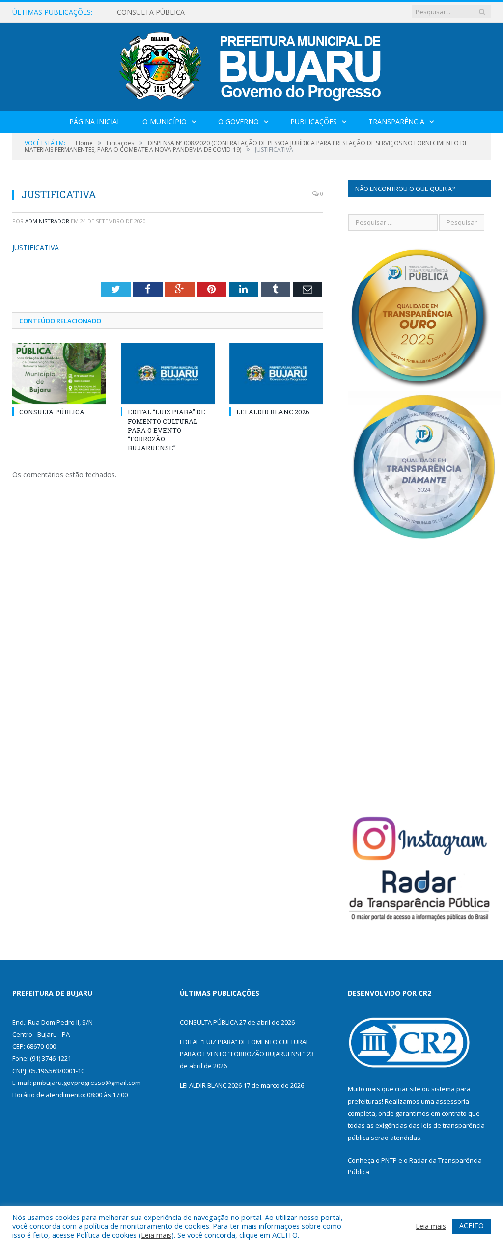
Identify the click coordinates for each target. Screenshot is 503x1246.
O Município (164, 121)
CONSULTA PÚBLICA (151, 12)
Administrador (47, 221)
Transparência (396, 121)
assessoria (452, 1101)
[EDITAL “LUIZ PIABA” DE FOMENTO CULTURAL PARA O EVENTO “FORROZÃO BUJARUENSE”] (168, 373)
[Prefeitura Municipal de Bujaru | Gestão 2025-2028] (252, 64)
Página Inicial (95, 121)
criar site (407, 1088)
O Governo (238, 121)
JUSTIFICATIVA (35, 247)
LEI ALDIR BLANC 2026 (272, 411)
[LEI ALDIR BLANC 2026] (276, 373)
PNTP (389, 1160)
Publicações (313, 121)
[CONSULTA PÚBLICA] (59, 373)
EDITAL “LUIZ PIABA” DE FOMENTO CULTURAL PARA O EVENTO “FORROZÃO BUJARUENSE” (166, 429)
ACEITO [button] (471, 1225)
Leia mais (156, 1234)
